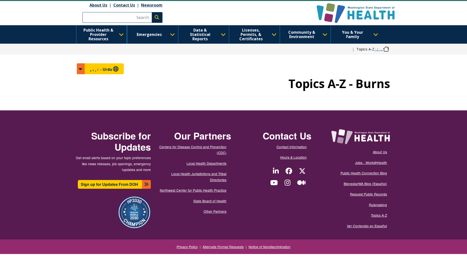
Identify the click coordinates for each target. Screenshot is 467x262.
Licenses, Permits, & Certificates (251, 34)
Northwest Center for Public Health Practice (193, 190)
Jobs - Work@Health (371, 162)
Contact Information (292, 146)
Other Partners (215, 211)
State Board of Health (209, 200)
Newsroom (151, 5)
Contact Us (124, 5)
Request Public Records (368, 194)
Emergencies (149, 34)
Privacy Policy (187, 246)
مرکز (378, 49)
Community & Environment (301, 34)
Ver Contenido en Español (367, 225)
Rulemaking (378, 204)
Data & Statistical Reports (200, 34)
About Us (98, 5)
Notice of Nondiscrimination (269, 246)
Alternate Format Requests (223, 246)
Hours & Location (293, 157)
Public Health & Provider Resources (98, 34)
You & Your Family (352, 34)
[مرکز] (351, 13)
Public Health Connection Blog (364, 173)
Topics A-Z (379, 215)
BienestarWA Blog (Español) (365, 183)
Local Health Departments (206, 163)
